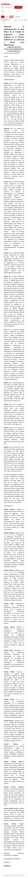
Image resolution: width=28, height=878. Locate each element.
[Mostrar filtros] (25, 7)
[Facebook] (19, 20)
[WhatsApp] (22, 20)
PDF (7, 16)
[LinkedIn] (25, 20)
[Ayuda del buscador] (2, 7)
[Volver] (2, 17)
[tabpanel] (14, 447)
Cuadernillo (17, 16)
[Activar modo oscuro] (2, 11)
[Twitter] (16, 20)
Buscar (19, 7)
